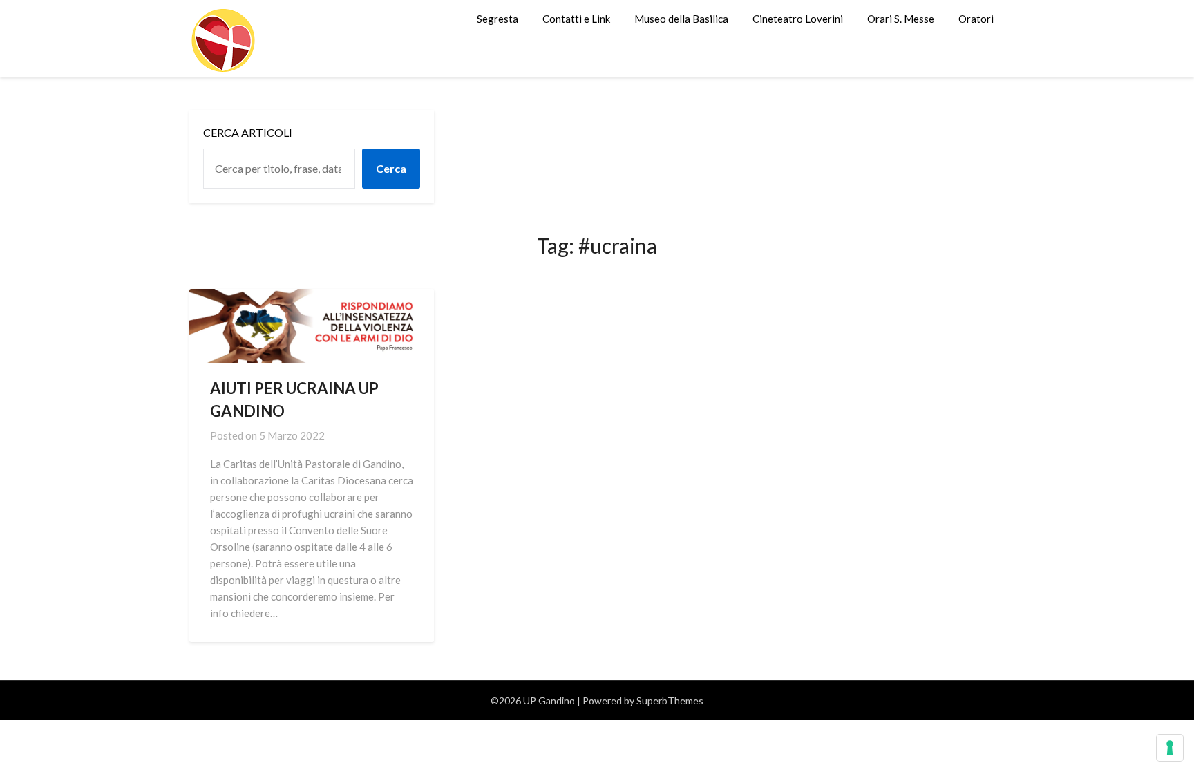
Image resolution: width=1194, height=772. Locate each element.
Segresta (497, 18)
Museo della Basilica (681, 18)
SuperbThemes (669, 700)
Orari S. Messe (900, 18)
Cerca (391, 168)
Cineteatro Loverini (797, 18)
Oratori (976, 18)
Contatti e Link (576, 18)
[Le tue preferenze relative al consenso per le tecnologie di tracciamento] (1170, 748)
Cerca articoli (247, 132)
